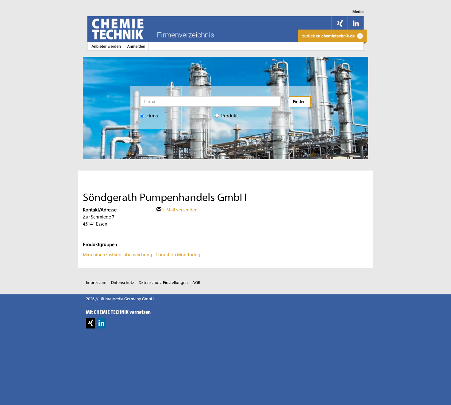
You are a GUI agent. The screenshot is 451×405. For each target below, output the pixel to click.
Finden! (299, 101)
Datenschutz (122, 282)
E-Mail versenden (179, 210)
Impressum (96, 282)
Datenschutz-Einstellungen (163, 282)
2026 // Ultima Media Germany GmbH (120, 298)
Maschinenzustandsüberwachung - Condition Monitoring (141, 255)
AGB (196, 282)
